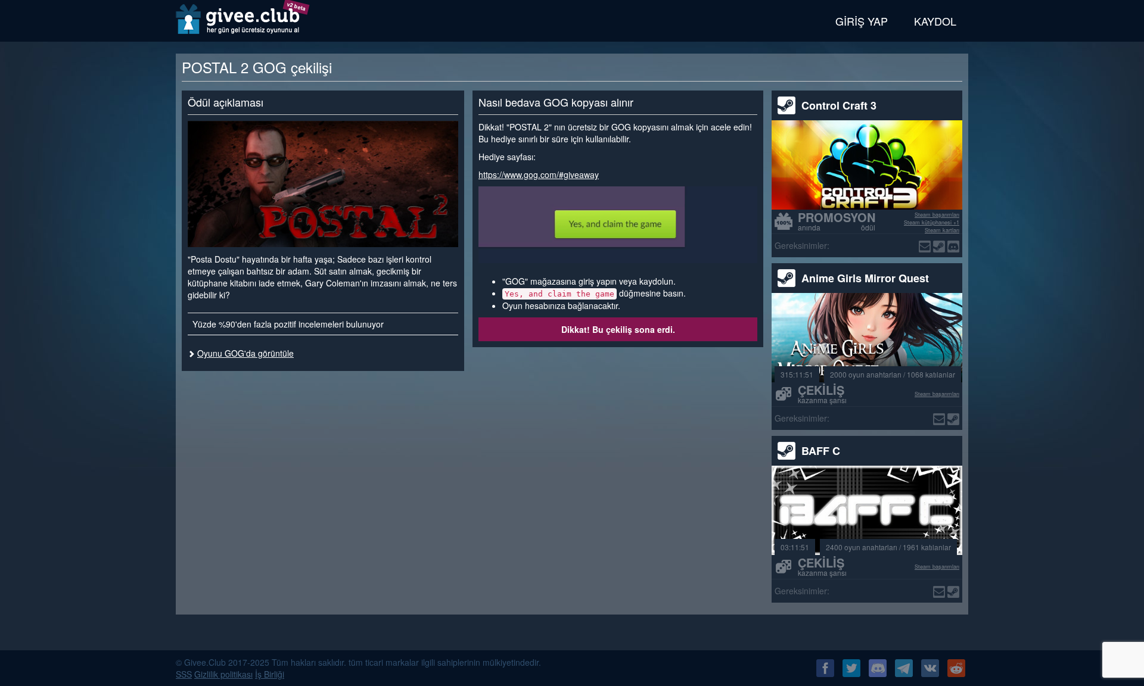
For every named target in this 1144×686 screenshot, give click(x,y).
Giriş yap (861, 21)
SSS (184, 674)
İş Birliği (269, 674)
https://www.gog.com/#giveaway (538, 174)
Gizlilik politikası (223, 674)
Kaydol (935, 21)
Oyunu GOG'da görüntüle (245, 353)
